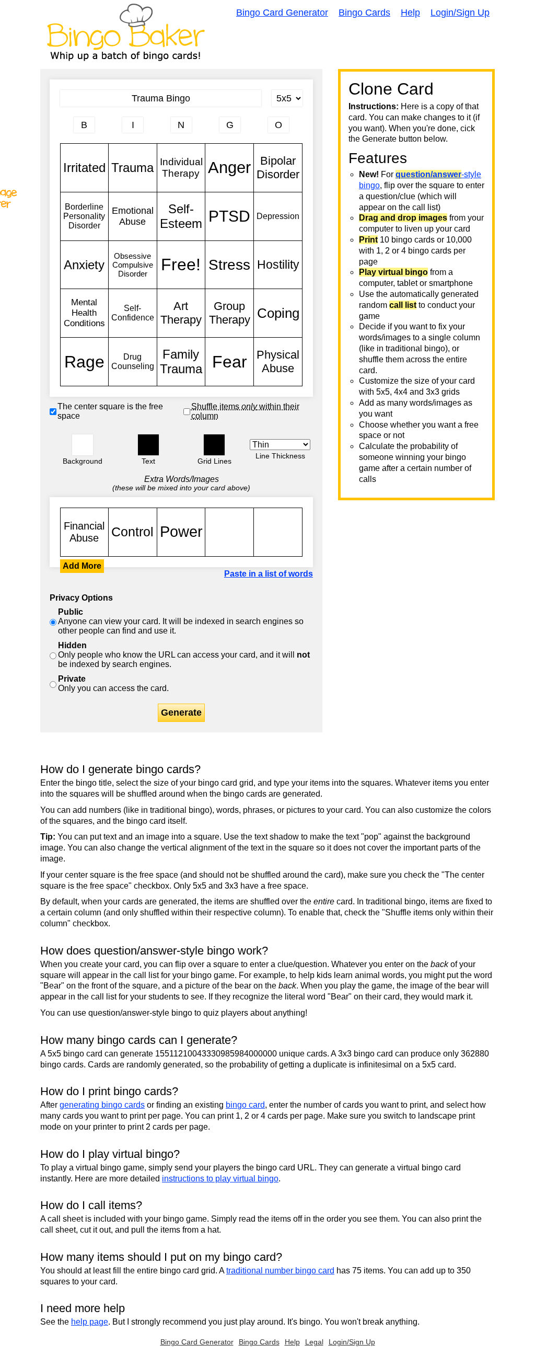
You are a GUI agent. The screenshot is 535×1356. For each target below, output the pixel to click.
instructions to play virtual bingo (220, 1178)
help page (89, 1321)
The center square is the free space (110, 411)
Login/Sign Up (460, 12)
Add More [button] (82, 565)
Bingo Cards (364, 12)
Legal (314, 1342)
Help (410, 12)
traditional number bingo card (280, 1270)
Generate (181, 712)
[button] (82, 444)
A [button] (65, 129)
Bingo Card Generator (282, 12)
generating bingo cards (102, 1104)
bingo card (245, 1104)
